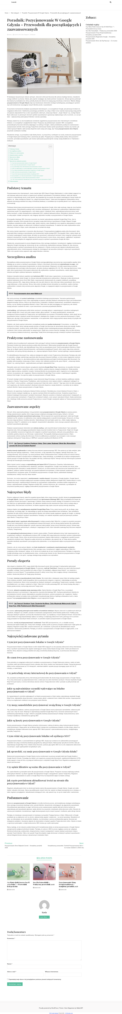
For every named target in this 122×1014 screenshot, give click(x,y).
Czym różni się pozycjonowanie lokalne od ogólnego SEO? (25, 174)
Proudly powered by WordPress (48, 1008)
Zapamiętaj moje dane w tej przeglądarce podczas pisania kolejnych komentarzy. (35, 979)
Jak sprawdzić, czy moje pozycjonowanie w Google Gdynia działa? (27, 175)
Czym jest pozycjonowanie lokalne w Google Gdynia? (24, 163)
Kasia (10, 34)
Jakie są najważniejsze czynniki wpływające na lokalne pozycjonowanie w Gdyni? (31, 168)
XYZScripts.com (69, 1013)
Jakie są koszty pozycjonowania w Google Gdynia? (24, 172)
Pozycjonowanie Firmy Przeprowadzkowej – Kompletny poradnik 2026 (68, 884)
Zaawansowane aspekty (16, 155)
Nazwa (9, 964)
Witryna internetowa (51, 971)
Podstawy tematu (14, 149)
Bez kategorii (25, 34)
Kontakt (13, 2)
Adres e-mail (11, 971)
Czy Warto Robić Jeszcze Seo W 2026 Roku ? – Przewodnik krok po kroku (18, 884)
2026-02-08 (17, 34)
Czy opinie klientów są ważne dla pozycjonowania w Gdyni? (26, 177)
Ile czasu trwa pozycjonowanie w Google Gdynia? (23, 164)
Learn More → (44, 917)
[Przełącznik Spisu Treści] (49, 146)
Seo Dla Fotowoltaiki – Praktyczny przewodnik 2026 (44, 883)
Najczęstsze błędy (15, 157)
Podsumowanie (14, 181)
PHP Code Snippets (53, 1013)
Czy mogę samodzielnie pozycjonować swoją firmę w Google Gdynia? (28, 170)
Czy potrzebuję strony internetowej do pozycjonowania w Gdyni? (27, 166)
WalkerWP (80, 1008)
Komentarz (11, 938)
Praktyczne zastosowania (17, 153)
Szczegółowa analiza (15, 151)
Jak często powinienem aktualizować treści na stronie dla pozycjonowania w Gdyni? (32, 179)
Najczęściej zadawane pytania (18, 161)
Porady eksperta (14, 159)
